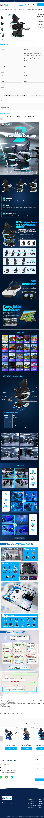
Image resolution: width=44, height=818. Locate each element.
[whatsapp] (2, 778)
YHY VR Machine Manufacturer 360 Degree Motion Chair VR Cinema (11, 745)
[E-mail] (13, 778)
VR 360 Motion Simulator (7, 713)
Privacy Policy (8, 816)
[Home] (4, 5)
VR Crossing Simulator (12, 9)
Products (21, 4)
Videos (25, 4)
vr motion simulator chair (22, 713)
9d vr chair (14, 713)
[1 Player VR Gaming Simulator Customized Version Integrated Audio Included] (26, 734)
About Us (30, 4)
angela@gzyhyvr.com (6, 767)
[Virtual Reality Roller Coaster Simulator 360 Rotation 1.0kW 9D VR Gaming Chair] (21, 26)
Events (34, 4)
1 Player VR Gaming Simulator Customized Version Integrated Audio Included (26, 745)
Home (17, 4)
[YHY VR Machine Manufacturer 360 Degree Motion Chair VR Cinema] (11, 734)
